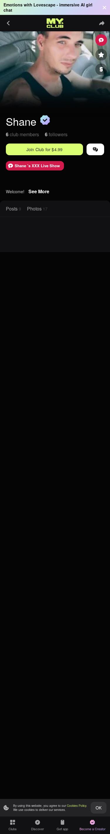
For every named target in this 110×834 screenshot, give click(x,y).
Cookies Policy (76, 806)
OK (98, 808)
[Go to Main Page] (55, 23)
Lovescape (44, 5)
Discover (37, 828)
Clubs (13, 828)
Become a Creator (92, 828)
